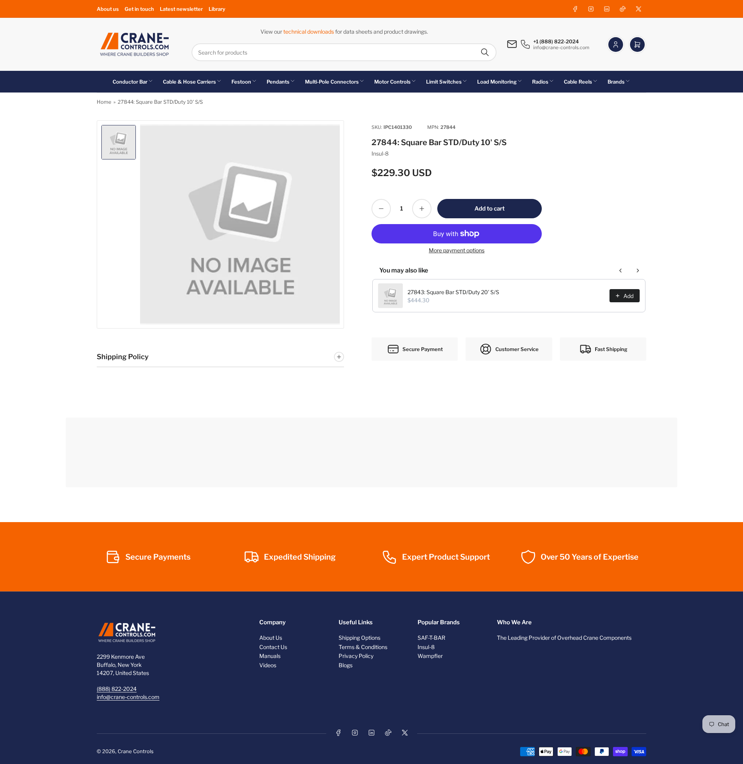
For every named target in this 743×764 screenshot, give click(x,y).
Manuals (270, 656)
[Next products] (637, 270)
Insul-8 (380, 153)
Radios (540, 82)
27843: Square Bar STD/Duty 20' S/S (453, 292)
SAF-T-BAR (431, 637)
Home (104, 102)
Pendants (278, 82)
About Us (270, 637)
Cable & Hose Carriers (189, 82)
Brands (616, 82)
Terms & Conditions (363, 647)
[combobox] (344, 52)
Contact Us (273, 647)
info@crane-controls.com (128, 697)
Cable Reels (578, 82)
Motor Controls (392, 82)
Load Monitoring (497, 82)
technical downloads (309, 31)
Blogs (346, 665)
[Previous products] (620, 270)
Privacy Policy (356, 656)
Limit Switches (444, 82)
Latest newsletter (181, 9)
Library (217, 9)
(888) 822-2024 (117, 688)
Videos (267, 665)
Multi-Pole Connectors (332, 82)
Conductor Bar (130, 82)
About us (108, 9)
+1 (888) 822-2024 (556, 41)
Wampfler (430, 656)
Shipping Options (359, 637)
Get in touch (139, 9)
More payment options (456, 250)
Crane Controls (136, 751)
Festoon (241, 82)
